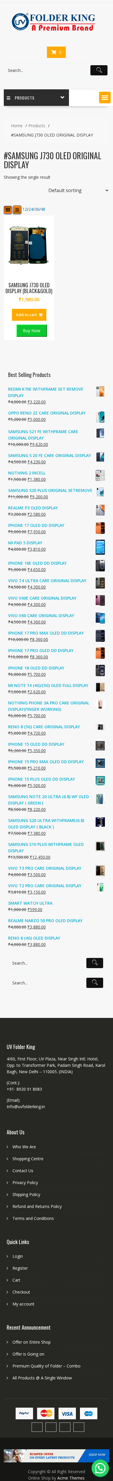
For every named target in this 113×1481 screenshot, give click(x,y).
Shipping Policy (26, 1194)
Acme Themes (71, 1478)
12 (24, 209)
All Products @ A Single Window (42, 1378)
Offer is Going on (28, 1354)
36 (36, 209)
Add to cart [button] (26, 314)
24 (30, 209)
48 (43, 209)
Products (24, 98)
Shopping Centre (27, 1158)
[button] (105, 97)
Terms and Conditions (33, 1218)
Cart (16, 1280)
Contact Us (22, 1170)
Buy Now (31, 330)
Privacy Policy (25, 1182)
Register (20, 1268)
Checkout (21, 1292)
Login (17, 1256)
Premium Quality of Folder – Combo (46, 1366)
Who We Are (24, 1146)
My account (23, 1304)
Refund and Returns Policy (37, 1206)
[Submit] (98, 70)
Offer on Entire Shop (31, 1342)
